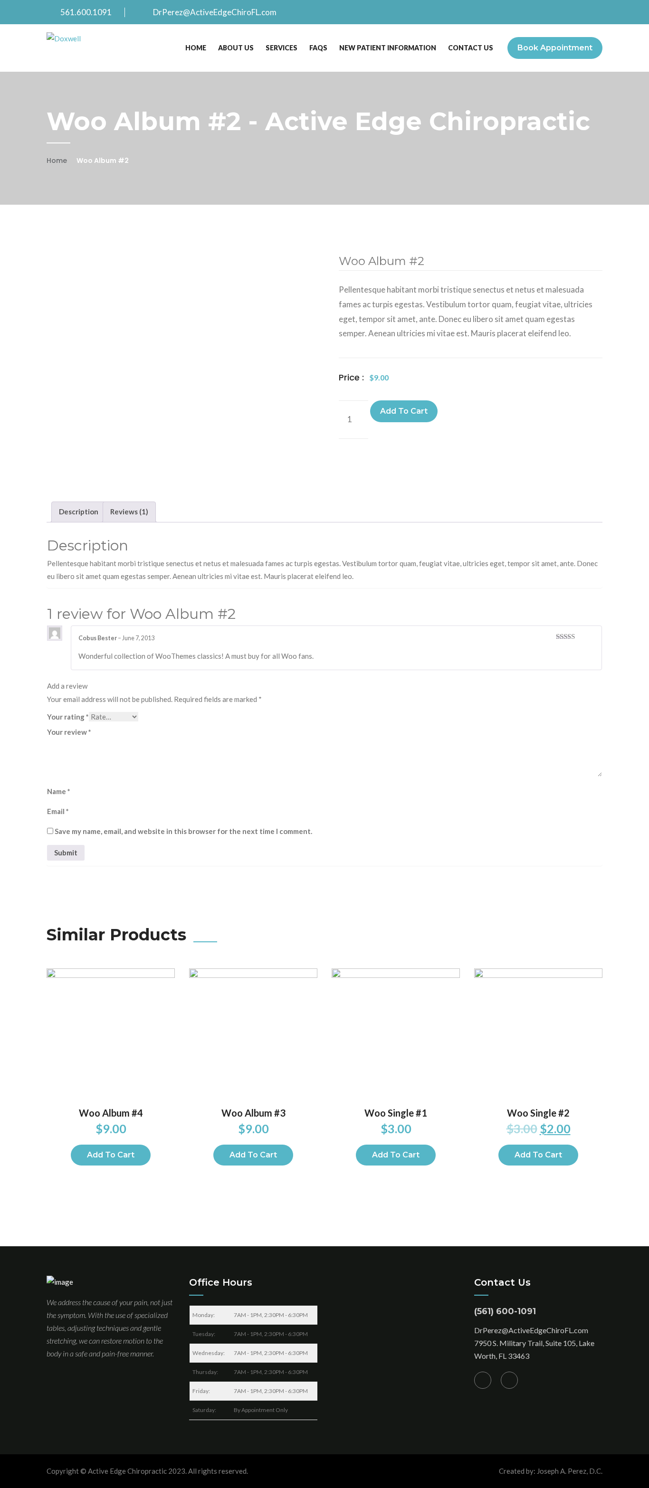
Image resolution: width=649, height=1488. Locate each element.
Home (195, 48)
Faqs (318, 48)
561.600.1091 (86, 12)
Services (281, 48)
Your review (69, 732)
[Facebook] (482, 1380)
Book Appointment (554, 47)
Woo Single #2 (538, 1112)
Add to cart (404, 411)
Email (58, 811)
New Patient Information (387, 48)
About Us (236, 48)
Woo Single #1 (395, 1112)
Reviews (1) (129, 511)
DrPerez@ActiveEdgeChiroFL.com (215, 12)
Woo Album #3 (253, 1112)
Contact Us (470, 48)
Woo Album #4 (111, 1112)
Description (78, 511)
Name (58, 791)
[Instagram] (509, 1380)
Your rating (68, 716)
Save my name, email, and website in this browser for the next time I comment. (183, 831)
